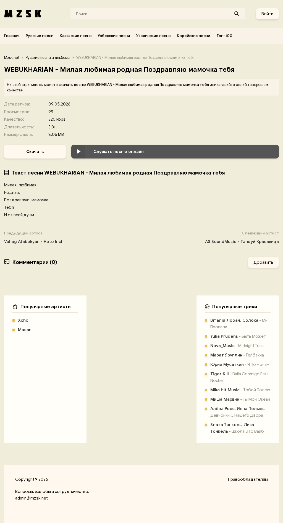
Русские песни (39, 35)
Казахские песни (75, 35)
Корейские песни (193, 35)
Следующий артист (242, 237)
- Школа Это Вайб (237, 428)
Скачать (35, 151)
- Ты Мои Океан (240, 399)
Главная (11, 35)
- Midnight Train (237, 345)
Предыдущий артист (34, 237)
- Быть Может (238, 336)
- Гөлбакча (237, 355)
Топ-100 (224, 35)
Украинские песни (153, 35)
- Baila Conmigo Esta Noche (239, 377)
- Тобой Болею (240, 389)
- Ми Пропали (239, 323)
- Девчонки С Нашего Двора (238, 412)
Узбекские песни (114, 35)
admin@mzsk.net (31, 498)
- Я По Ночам (239, 364)
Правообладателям (248, 479)
